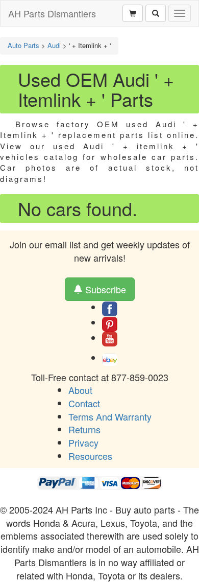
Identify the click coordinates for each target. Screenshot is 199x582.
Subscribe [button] (104, 289)
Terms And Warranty (110, 416)
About (80, 390)
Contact (84, 403)
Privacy (83, 442)
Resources (90, 455)
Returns (84, 429)
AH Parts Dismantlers (52, 13)
